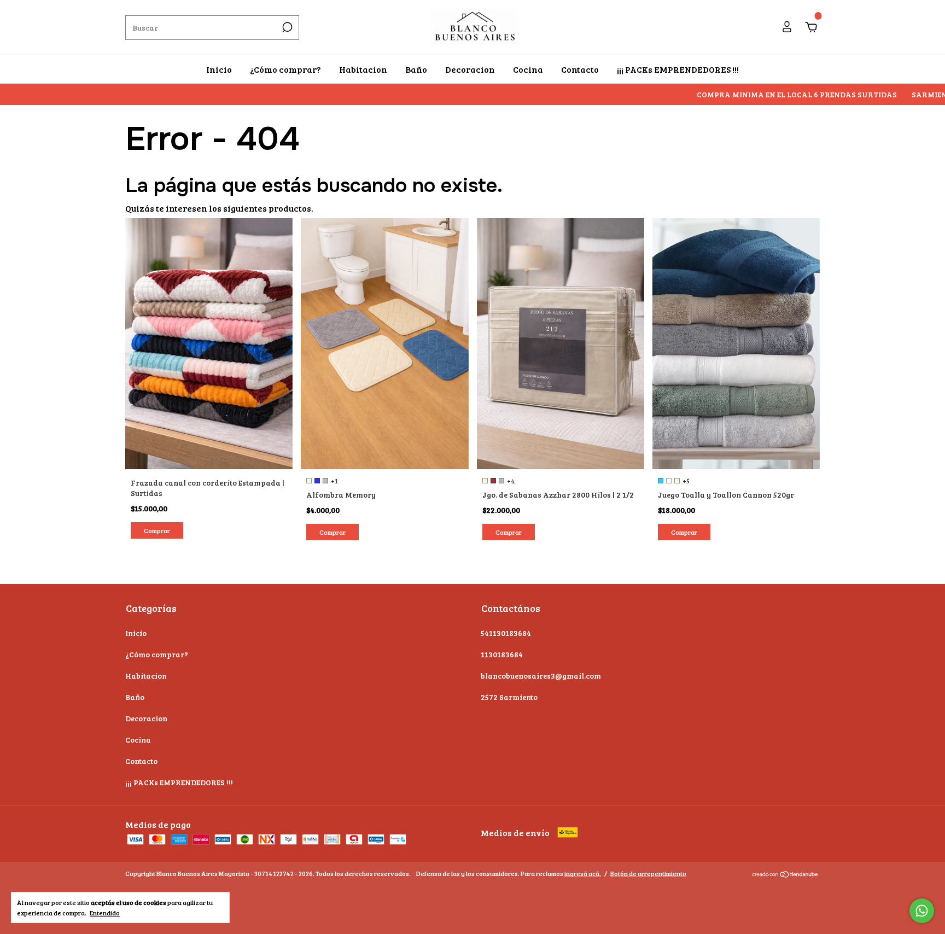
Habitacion (363, 69)
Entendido (105, 912)
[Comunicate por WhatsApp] (921, 910)
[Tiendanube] (785, 874)
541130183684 (506, 633)
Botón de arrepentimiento (648, 873)
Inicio (219, 69)
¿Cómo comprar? (285, 69)
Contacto (580, 69)
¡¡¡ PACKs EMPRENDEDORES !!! (678, 69)
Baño (416, 69)
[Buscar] (286, 27)
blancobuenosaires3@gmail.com (541, 675)
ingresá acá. (582, 873)
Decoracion (470, 69)
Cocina (528, 69)
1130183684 (502, 654)
